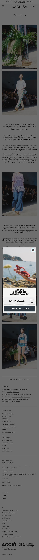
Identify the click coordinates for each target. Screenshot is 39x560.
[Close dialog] (33, 250)
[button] (19, 300)
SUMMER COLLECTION (19, 309)
